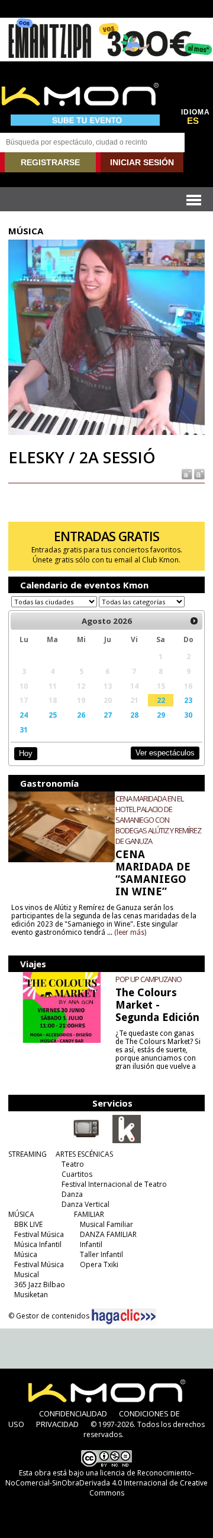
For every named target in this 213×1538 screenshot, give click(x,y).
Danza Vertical (85, 1204)
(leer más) (130, 932)
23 (188, 700)
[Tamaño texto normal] (186, 473)
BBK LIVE (28, 1224)
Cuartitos (77, 1174)
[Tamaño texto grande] (198, 473)
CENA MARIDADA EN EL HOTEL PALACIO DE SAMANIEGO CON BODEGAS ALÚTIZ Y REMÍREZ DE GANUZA (158, 819)
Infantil (91, 1244)
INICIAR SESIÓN (142, 162)
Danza (72, 1194)
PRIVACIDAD (57, 1424)
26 (81, 714)
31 (24, 729)
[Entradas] (126, 1140)
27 (108, 714)
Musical (26, 1274)
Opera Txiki (99, 1264)
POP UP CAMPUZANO (148, 979)
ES (193, 121)
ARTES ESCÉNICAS (84, 1154)
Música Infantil (38, 1244)
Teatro (73, 1164)
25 (53, 714)
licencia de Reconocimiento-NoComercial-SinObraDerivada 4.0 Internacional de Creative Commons (106, 1483)
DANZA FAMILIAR (108, 1234)
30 (188, 714)
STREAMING (27, 1154)
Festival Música (39, 1234)
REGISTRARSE (50, 162)
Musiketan (31, 1295)
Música (25, 1254)
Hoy (26, 753)
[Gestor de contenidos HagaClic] (123, 1316)
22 (161, 700)
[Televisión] (86, 1140)
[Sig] (194, 621)
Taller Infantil (101, 1254)
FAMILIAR (89, 1214)
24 (24, 714)
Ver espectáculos (165, 752)
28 (134, 714)
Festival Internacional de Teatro (114, 1184)
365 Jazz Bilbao (39, 1285)
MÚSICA (21, 1214)
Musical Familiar (106, 1224)
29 (161, 714)
